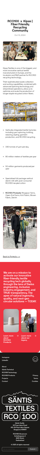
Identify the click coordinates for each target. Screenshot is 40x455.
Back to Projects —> (11, 256)
